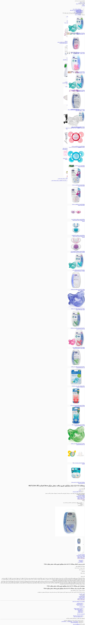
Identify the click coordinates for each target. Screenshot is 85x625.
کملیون (80, 490)
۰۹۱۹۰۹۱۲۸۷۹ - (75, 621)
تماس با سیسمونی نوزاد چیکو (78, 615)
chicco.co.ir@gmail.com (74, 622)
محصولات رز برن (78, 14)
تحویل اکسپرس (81, 495)
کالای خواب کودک (78, 13)
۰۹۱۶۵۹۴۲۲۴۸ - (69, 621)
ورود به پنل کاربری (82, 2)
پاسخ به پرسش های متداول (78, 608)
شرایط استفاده (80, 610)
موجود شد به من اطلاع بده (80, 494)
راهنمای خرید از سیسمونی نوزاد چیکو (79, 601)
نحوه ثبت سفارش (80, 603)
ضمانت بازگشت (81, 498)
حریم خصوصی (80, 611)
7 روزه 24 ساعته (80, 496)
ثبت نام (77, 3)
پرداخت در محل (81, 497)
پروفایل (83, 4)
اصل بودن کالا (81, 499)
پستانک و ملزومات (76, 491)
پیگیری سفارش (80, 612)
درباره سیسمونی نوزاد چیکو (78, 616)
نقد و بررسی (81, 560)
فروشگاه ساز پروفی (76, 624)
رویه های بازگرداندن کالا (79, 609)
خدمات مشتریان (82, 606)
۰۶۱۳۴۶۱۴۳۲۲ (63, 621)
